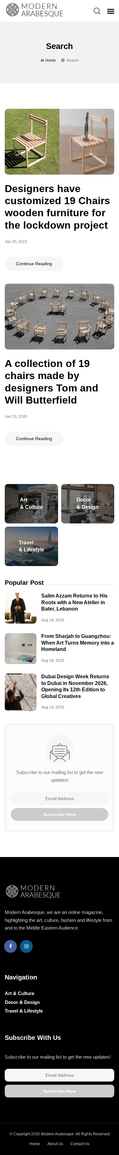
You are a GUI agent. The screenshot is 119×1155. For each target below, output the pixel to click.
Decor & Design (22, 1002)
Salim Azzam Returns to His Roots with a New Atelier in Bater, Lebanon (74, 602)
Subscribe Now (59, 814)
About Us (55, 1144)
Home (50, 60)
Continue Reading (34, 263)
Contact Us (79, 1144)
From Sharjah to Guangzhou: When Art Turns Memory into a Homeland (77, 642)
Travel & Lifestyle (24, 1010)
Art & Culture (19, 993)
